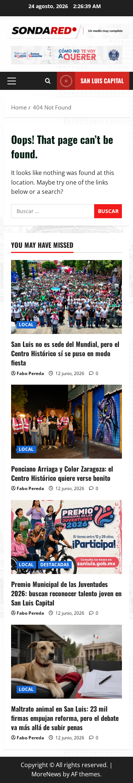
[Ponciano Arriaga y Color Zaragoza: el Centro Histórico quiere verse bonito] (66, 422)
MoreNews (46, 774)
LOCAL (26, 324)
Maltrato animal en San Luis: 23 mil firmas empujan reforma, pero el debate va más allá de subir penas (65, 718)
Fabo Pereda (30, 373)
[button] (12, 80)
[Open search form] (48, 81)
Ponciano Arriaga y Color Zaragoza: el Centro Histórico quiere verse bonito (62, 473)
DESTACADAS (54, 564)
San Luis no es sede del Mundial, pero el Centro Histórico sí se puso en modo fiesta (65, 353)
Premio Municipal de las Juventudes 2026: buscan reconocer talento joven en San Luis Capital (66, 593)
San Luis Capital (102, 80)
